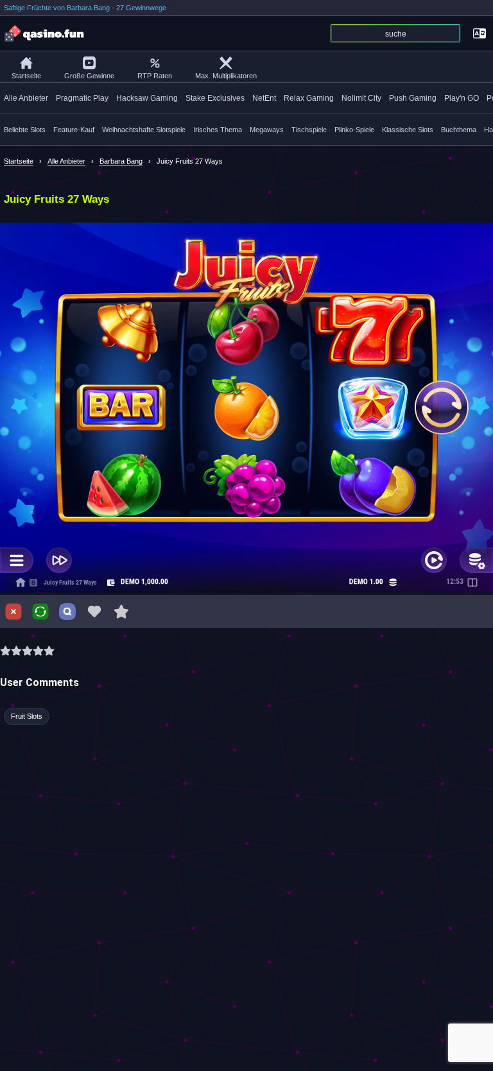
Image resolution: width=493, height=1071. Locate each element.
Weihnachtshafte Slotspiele (144, 129)
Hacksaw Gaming (147, 98)
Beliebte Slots (25, 129)
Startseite (26, 76)
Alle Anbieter (26, 98)
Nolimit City (361, 98)
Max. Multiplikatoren (226, 76)
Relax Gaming (309, 98)
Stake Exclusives (215, 98)
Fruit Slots (26, 716)
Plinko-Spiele (354, 129)
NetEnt (264, 98)
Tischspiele (309, 129)
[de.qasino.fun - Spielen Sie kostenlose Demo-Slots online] (45, 33)
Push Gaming (413, 98)
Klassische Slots (407, 129)
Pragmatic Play (82, 98)
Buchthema (458, 129)
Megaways (267, 129)
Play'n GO (461, 98)
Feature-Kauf (73, 129)
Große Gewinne (89, 76)
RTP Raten (154, 76)
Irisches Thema (217, 129)
